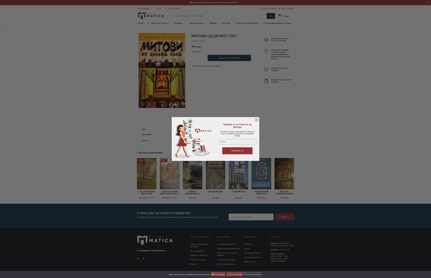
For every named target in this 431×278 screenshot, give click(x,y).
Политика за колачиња (253, 274)
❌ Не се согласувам (234, 274)
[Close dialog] (256, 120)
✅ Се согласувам (218, 274)
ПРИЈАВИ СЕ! (237, 151)
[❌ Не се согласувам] (429, 274)
